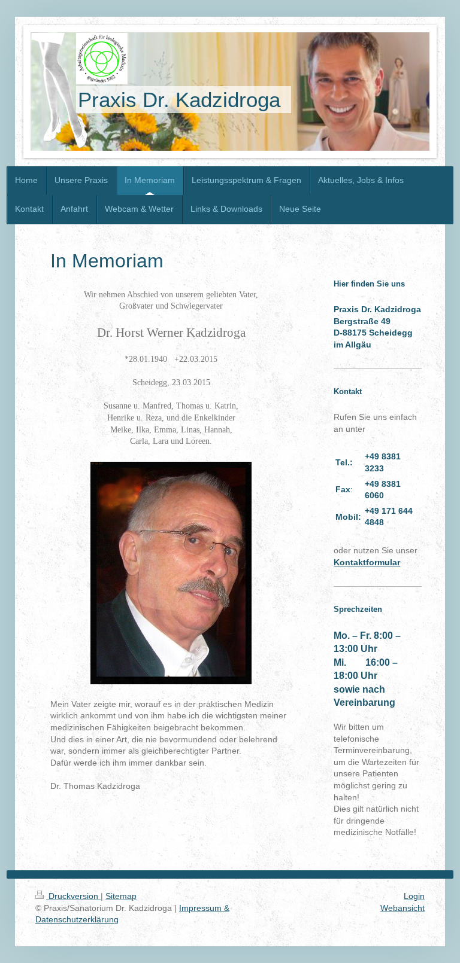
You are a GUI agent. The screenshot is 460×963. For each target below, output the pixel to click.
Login (414, 896)
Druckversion (73, 896)
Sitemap (121, 896)
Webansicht (402, 908)
